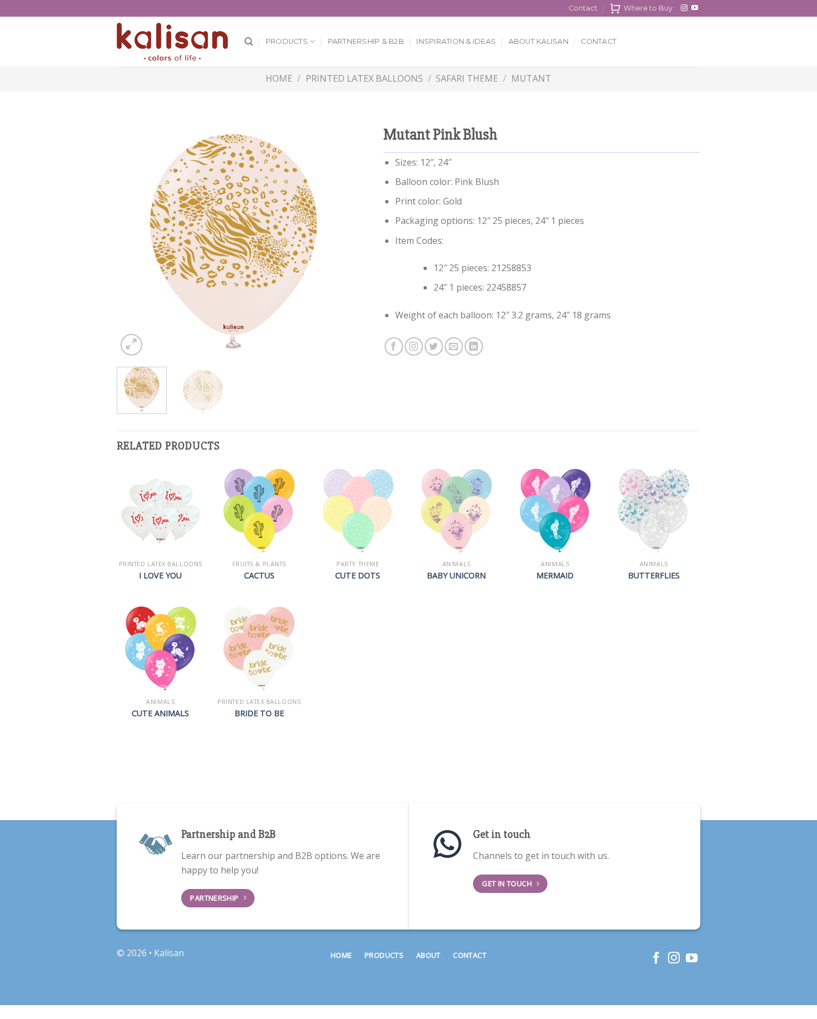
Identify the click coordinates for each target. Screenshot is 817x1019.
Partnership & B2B (366, 41)
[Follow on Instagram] (684, 8)
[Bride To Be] (259, 648)
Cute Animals (160, 713)
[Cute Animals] (161, 648)
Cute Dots (357, 576)
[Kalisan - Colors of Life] (172, 42)
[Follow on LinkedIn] (474, 346)
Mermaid (555, 576)
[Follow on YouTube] (694, 8)
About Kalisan (539, 41)
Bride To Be (259, 713)
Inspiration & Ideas (456, 41)
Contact (583, 8)
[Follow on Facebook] (394, 346)
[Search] (249, 41)
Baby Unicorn (456, 576)
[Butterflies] (654, 511)
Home (279, 78)
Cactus (259, 576)
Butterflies (654, 576)
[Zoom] (131, 345)
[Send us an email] (454, 346)
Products (287, 41)
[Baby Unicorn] (456, 511)
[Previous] (136, 241)
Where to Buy (648, 8)
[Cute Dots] (358, 511)
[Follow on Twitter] (434, 346)
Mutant (531, 78)
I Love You (160, 576)
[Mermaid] (555, 511)
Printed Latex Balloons (364, 78)
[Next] (331, 241)
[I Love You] (161, 511)
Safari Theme (467, 78)
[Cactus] (259, 511)
